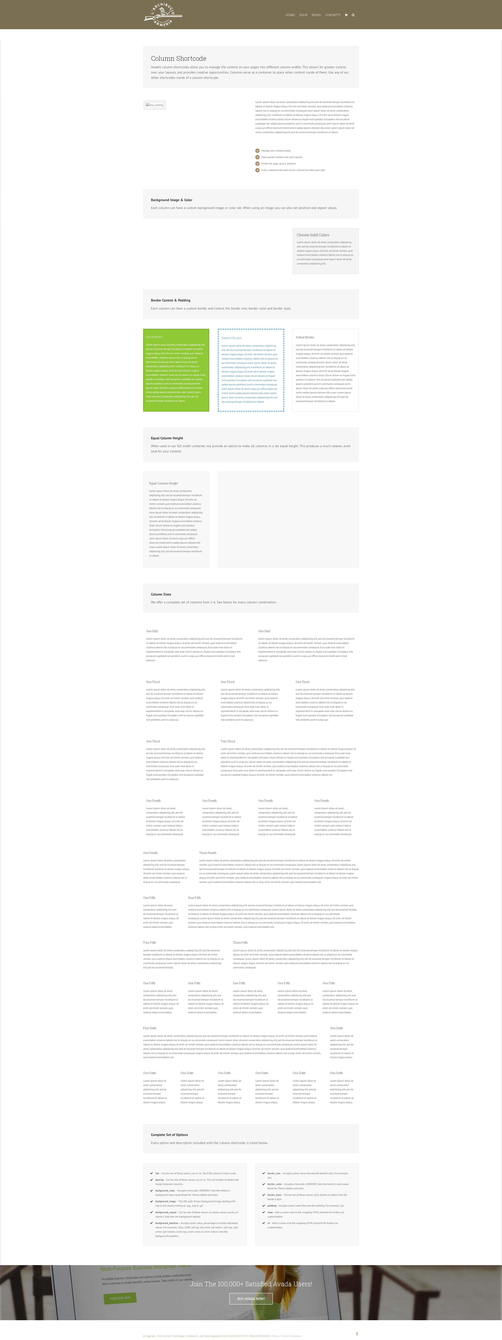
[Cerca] (353, 14)
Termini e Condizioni (291, 1336)
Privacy (275, 1336)
